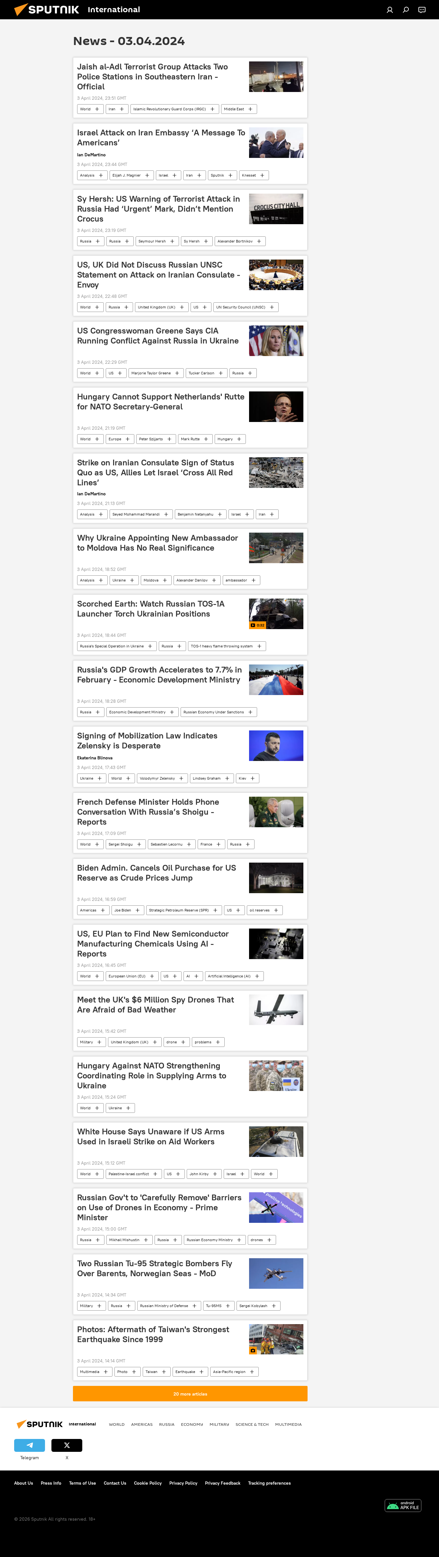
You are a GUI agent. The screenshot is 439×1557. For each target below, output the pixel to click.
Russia (85, 241)
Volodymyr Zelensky (157, 778)
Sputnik (217, 175)
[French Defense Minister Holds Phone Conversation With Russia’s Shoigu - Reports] (276, 812)
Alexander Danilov (192, 580)
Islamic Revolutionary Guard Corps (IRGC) (169, 108)
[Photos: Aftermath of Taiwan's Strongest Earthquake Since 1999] (276, 1339)
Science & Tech (252, 1424)
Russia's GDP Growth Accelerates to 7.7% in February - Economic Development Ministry (159, 674)
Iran (112, 108)
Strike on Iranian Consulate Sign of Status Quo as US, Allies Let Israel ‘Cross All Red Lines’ (155, 472)
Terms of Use (82, 1483)
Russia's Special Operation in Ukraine (112, 646)
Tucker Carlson (201, 373)
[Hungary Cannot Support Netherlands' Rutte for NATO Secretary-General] (276, 406)
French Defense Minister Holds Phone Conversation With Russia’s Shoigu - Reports (148, 812)
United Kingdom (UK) (156, 307)
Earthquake (185, 1371)
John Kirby (199, 1173)
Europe (115, 438)
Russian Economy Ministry (210, 1239)
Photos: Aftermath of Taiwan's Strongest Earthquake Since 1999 (153, 1334)
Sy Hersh (192, 241)
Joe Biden (122, 910)
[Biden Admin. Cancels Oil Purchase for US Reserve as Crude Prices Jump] (276, 878)
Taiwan (151, 1371)
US (195, 307)
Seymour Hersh (152, 241)
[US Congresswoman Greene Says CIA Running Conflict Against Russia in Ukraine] (276, 340)
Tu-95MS (213, 1305)
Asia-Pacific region (229, 1371)
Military (86, 1042)
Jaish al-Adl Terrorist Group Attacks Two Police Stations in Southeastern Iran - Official (152, 76)
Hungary (225, 438)
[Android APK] (403, 1506)
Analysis (87, 175)
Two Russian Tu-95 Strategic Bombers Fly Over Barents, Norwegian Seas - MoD (154, 1268)
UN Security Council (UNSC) (240, 307)
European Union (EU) (127, 976)
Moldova (151, 580)
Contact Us (115, 1483)
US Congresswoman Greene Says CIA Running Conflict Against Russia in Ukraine (158, 335)
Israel (163, 175)
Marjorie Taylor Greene (151, 373)
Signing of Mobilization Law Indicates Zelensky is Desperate (147, 740)
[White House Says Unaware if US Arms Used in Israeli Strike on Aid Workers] (276, 1141)
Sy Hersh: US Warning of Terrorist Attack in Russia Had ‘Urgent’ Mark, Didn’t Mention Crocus (158, 209)
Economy (192, 1424)
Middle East (234, 108)
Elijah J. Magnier (126, 175)
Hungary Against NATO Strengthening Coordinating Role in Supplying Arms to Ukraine (151, 1075)
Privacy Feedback (222, 1483)
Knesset (249, 175)
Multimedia (89, 1371)
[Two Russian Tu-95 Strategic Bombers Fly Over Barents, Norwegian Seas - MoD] (276, 1273)
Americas (88, 910)
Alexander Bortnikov (235, 241)
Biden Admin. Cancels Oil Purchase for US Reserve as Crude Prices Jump (156, 873)
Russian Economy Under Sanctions (214, 712)
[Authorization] (389, 9)
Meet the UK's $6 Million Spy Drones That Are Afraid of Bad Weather (155, 1004)
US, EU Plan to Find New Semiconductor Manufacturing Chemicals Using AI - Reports (153, 944)
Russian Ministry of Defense (164, 1305)
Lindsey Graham (207, 778)
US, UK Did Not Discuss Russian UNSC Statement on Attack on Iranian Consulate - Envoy (158, 275)
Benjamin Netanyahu (195, 514)
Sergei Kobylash (253, 1305)
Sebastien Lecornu (167, 844)
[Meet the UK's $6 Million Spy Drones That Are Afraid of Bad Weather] (276, 1009)
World (85, 108)
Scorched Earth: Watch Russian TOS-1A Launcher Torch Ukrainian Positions (151, 609)
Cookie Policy (148, 1483)
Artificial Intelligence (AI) (229, 976)
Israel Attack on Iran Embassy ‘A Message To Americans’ (161, 137)
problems (203, 1042)
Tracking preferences (269, 1483)
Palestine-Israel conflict (129, 1173)
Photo (122, 1371)
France (206, 844)
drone (171, 1042)
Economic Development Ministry (137, 712)
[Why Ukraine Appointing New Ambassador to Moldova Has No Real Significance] (276, 548)
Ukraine (119, 580)
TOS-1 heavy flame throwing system (222, 646)
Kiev (242, 778)
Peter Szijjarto (151, 438)
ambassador (236, 580)
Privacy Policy (183, 1483)
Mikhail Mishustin (124, 1239)
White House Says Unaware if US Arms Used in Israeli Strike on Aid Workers (151, 1136)
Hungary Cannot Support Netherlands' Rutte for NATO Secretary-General (161, 401)
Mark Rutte (190, 438)
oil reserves (260, 910)
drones (257, 1239)
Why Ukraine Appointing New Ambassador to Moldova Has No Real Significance (157, 543)
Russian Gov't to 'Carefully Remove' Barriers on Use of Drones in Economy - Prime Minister (159, 1207)
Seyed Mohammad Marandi (136, 514)
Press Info (51, 1483)
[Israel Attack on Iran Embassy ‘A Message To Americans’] (276, 142)
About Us (23, 1483)
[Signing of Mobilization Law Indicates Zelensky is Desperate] (276, 745)
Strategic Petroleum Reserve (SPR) (179, 910)
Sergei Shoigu (121, 844)
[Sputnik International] (49, 18)
